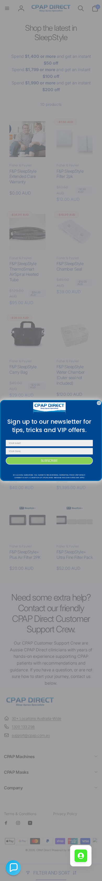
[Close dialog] (99, 403)
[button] (13, 867)
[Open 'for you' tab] (81, 855)
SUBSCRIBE (49, 461)
